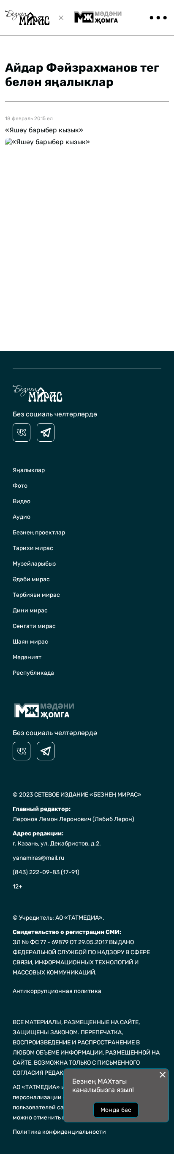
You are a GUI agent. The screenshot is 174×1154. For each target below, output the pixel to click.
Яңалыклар (29, 470)
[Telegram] (45, 432)
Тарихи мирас (33, 548)
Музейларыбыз (34, 563)
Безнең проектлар (39, 532)
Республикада (33, 672)
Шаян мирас (30, 641)
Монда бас (116, 1110)
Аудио (21, 517)
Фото (20, 485)
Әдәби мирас (31, 579)
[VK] (21, 432)
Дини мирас (30, 610)
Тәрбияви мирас (36, 594)
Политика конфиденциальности (59, 1131)
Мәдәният (27, 657)
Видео (21, 501)
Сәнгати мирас (34, 626)
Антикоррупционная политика (57, 991)
